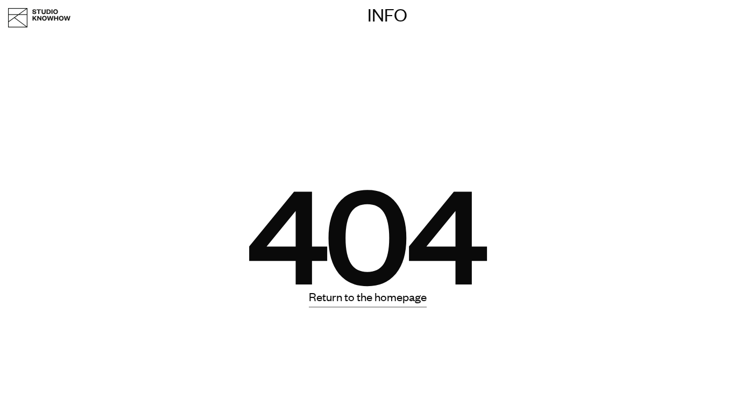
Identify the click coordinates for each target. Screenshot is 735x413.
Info (387, 14)
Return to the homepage (368, 296)
